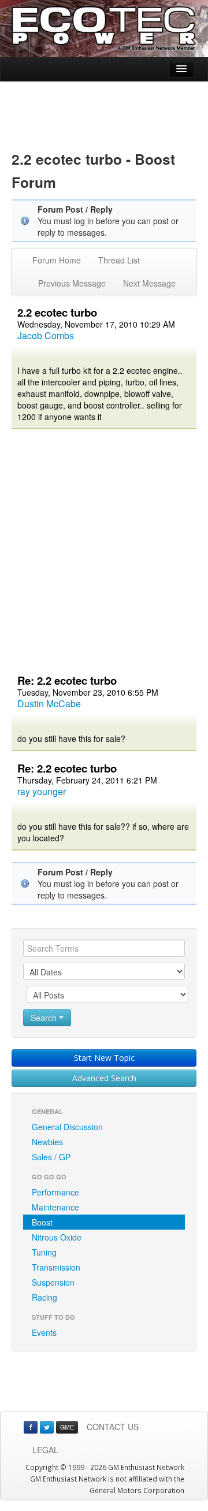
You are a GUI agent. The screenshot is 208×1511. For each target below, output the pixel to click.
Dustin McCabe (49, 703)
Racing (44, 1297)
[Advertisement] (104, 107)
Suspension (53, 1282)
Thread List (119, 260)
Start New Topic (104, 1057)
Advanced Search (104, 1077)
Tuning (44, 1252)
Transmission (56, 1267)
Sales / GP (51, 1157)
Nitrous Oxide (56, 1237)
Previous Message (72, 283)
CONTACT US (113, 1426)
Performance (55, 1192)
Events (44, 1332)
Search (45, 1017)
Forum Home (56, 260)
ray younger (41, 791)
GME (67, 1427)
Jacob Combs (45, 335)
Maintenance (55, 1207)
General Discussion (67, 1127)
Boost (42, 1222)
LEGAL (45, 1450)
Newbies (47, 1142)
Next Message (149, 283)
